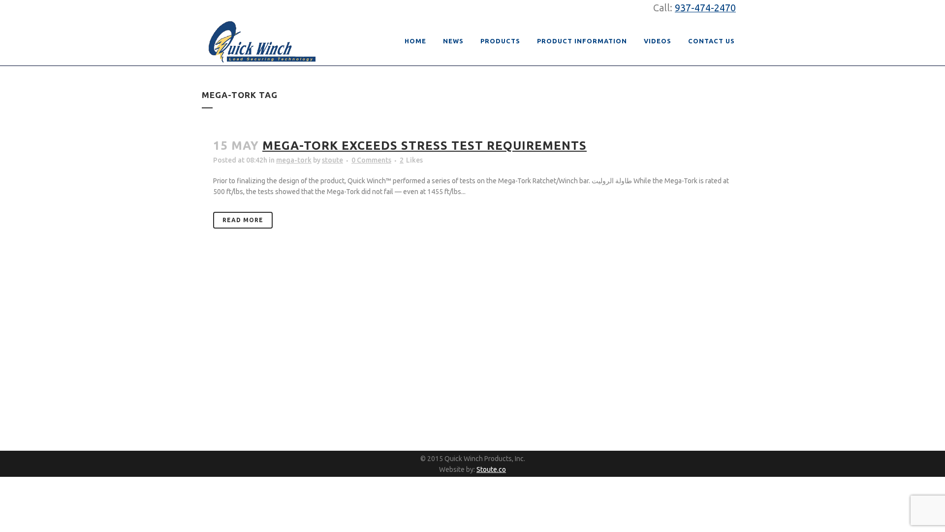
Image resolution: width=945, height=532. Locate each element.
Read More (242, 220)
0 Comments (371, 160)
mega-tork (294, 160)
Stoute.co (491, 469)
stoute (332, 160)
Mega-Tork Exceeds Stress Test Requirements (424, 145)
